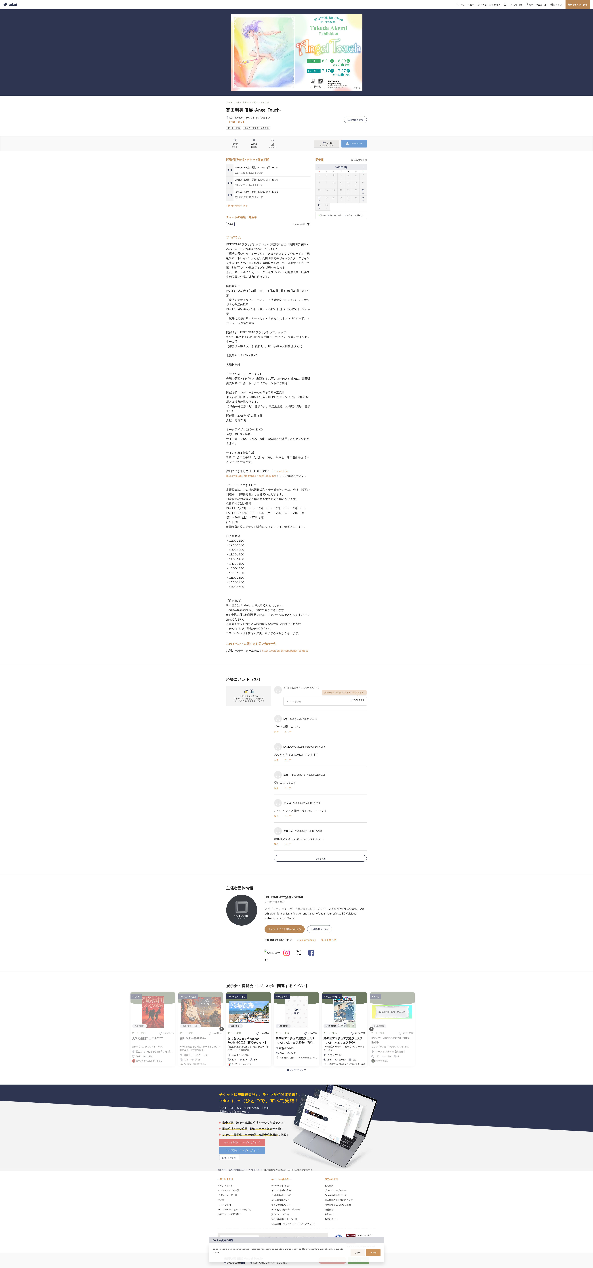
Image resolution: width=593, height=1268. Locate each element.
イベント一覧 (253, 1170)
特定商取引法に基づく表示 (338, 1204)
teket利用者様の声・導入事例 (286, 1209)
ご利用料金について (281, 1195)
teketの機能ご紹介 (280, 1200)
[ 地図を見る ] (236, 121)
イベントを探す (225, 1185)
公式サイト (272, 954)
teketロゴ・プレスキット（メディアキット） (293, 1223)
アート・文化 (233, 102)
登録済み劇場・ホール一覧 (284, 1219)
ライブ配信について (281, 1204)
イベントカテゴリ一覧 (228, 1190)
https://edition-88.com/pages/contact (285, 650)
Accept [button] (373, 1252)
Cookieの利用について (336, 1195)
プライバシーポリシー (335, 1190)
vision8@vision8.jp (306, 939)
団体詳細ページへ (319, 929)
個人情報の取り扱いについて (339, 1200)
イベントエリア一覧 (227, 1195)
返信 (276, 732)
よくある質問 (224, 1204)
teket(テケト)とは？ (281, 1185)
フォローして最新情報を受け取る (284, 929)
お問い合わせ (331, 1219)
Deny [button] (358, 1252)
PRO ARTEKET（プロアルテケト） (235, 1209)
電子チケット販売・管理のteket (231, 1170)
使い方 (221, 1200)
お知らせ (329, 1214)
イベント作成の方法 (281, 1190)
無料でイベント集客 (577, 4)
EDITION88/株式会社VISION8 (284, 897)
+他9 (243, 1263)
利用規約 (329, 1185)
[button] (288, 1070)
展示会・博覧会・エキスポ (256, 102)
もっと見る (320, 858)
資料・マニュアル (280, 1214)
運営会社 (329, 1209)
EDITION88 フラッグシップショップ (271, 1262)
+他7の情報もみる (237, 205)
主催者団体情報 (355, 119)
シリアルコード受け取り (230, 1214)
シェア (288, 732)
